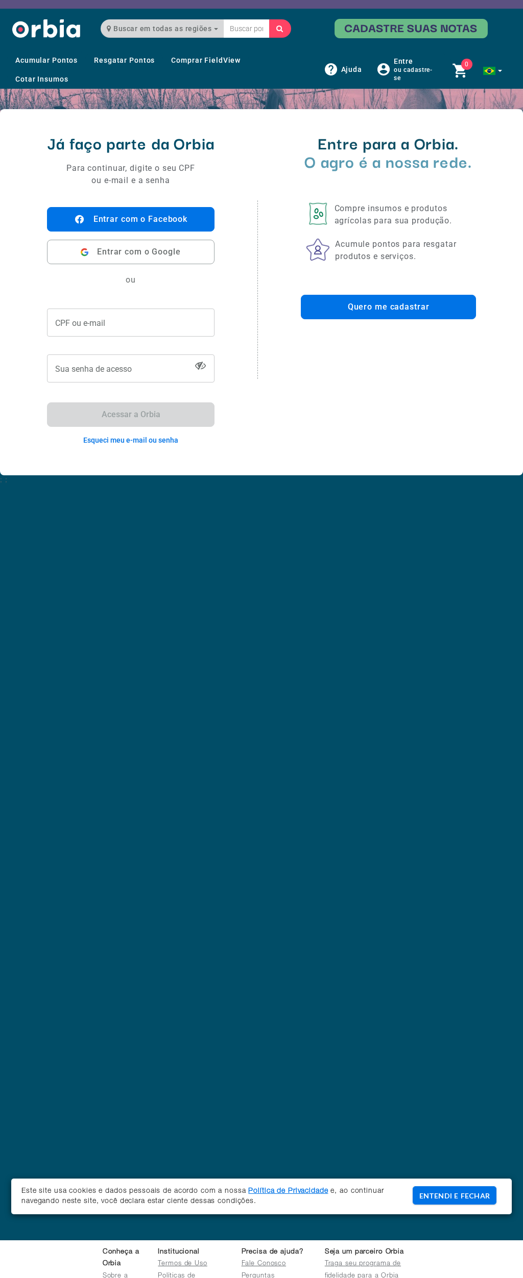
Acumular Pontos (46, 60)
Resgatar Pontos (124, 60)
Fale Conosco (264, 1264)
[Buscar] (280, 28)
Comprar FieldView (206, 60)
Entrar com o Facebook (140, 219)
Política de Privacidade (288, 1191)
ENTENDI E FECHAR (454, 1195)
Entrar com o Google (139, 252)
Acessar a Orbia (131, 414)
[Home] (46, 28)
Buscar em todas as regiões (162, 28)
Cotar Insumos (41, 79)
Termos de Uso (182, 1264)
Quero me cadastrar (389, 307)
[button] (493, 71)
